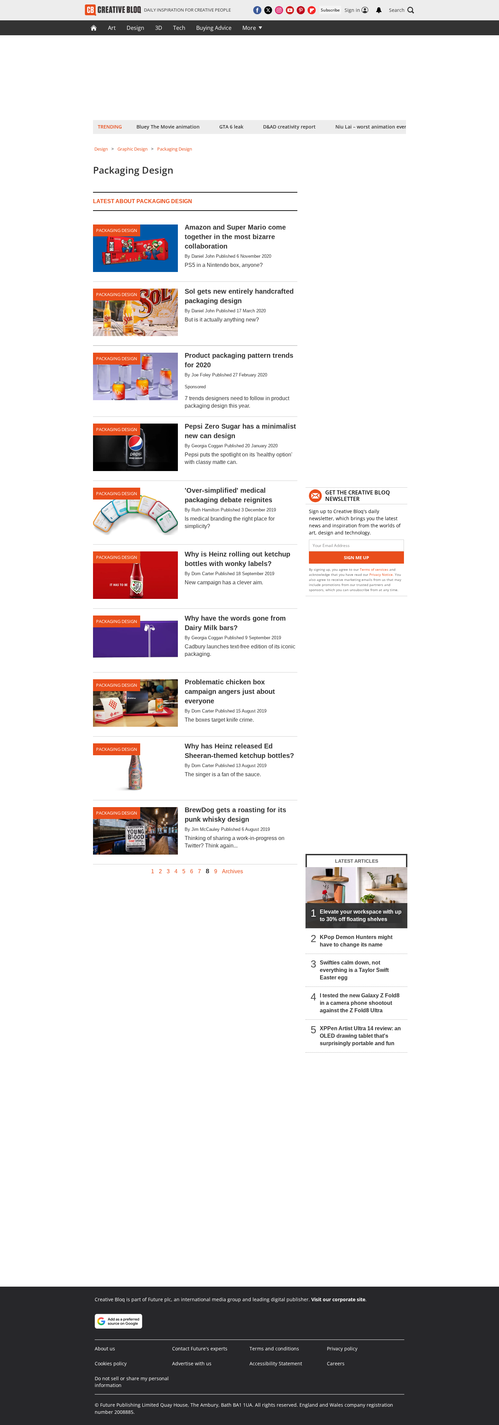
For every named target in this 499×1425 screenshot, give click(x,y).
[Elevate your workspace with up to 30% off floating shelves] (356, 897)
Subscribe (330, 10)
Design (135, 28)
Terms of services (374, 569)
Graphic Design (132, 149)
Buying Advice (214, 28)
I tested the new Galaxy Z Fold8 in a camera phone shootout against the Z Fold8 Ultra (360, 1003)
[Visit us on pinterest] (301, 10)
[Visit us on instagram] (279, 10)
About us (105, 1348)
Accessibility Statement (276, 1363)
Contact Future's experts (199, 1348)
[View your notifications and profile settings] (379, 10)
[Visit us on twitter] (268, 10)
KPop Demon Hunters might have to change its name (356, 941)
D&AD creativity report (289, 126)
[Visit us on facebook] (257, 10)
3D (158, 28)
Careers (336, 1363)
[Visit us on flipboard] (312, 10)
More (249, 28)
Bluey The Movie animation (168, 126)
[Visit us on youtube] (290, 10)
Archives (232, 871)
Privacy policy (342, 1348)
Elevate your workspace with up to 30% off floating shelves (361, 915)
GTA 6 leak (231, 126)
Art (112, 28)
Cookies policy (111, 1363)
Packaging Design (174, 149)
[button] (401, 10)
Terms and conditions (274, 1348)
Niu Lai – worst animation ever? (371, 126)
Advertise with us (191, 1363)
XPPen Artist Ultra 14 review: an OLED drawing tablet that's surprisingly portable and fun (360, 1036)
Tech (179, 28)
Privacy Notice (381, 574)
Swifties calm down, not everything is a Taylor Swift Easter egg (354, 970)
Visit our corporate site (338, 1299)
